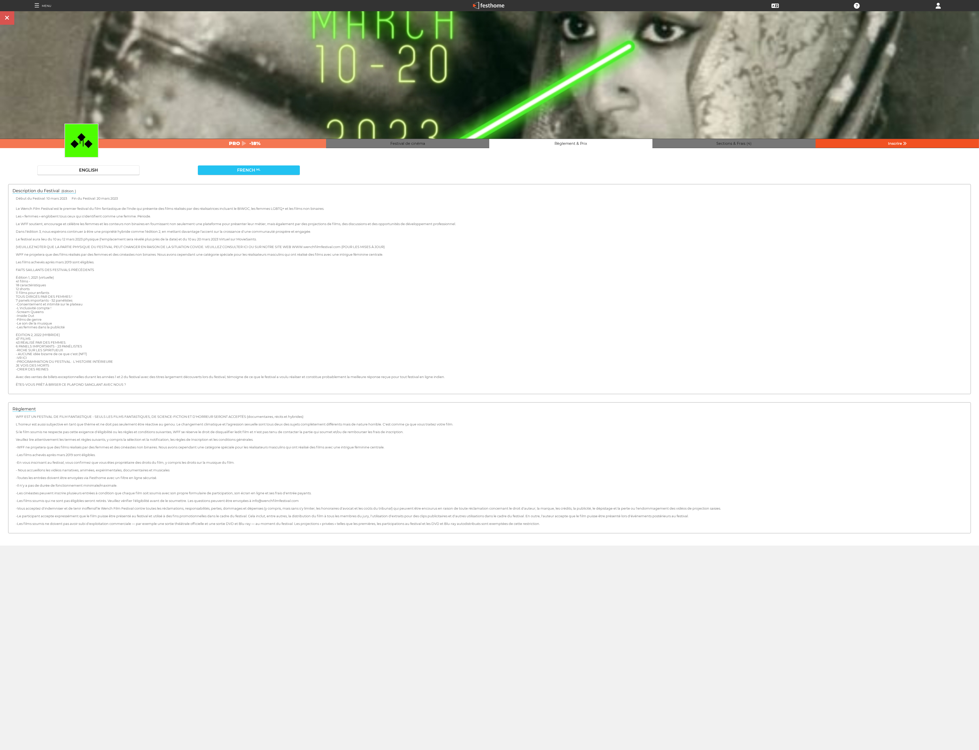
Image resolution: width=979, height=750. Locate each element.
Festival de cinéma (407, 143)
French (248, 170)
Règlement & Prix (571, 143)
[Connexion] (938, 5)
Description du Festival (44, 190)
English (88, 170)
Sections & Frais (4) (734, 143)
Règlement (24, 409)
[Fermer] (7, 18)
